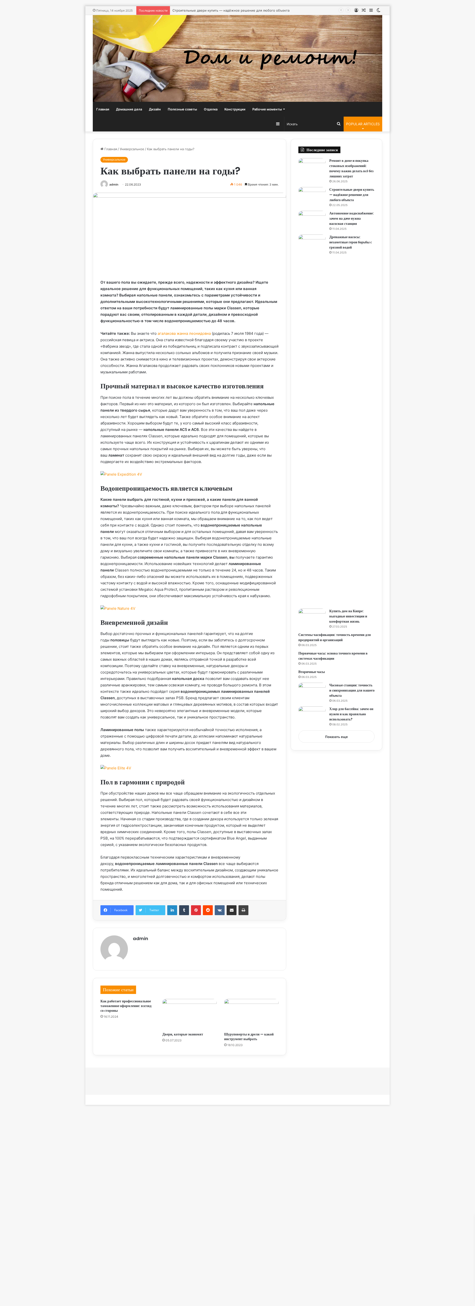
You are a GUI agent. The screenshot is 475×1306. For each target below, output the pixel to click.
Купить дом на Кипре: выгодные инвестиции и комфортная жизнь (348, 616)
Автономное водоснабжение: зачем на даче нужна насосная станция (351, 218)
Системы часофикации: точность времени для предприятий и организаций (334, 637)
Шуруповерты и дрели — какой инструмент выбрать (249, 1036)
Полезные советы (182, 109)
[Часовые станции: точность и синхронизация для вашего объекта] (312, 692)
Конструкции (234, 109)
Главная (102, 109)
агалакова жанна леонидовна (184, 333)
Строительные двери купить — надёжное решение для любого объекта (230, 10)
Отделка (210, 109)
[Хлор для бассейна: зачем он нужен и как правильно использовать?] (312, 715)
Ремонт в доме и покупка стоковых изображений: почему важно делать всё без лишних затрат (351, 168)
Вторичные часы (311, 671)
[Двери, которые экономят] (189, 1014)
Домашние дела (129, 109)
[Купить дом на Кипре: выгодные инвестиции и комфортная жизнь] (312, 618)
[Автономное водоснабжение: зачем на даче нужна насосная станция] (312, 220)
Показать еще (336, 737)
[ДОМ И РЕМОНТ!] (237, 58)
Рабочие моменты (267, 109)
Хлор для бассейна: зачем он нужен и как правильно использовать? (351, 714)
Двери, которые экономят (182, 1034)
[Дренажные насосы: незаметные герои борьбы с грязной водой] (312, 419)
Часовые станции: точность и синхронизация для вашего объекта (352, 690)
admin (113, 184)
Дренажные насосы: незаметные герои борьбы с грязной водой (350, 242)
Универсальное (132, 149)
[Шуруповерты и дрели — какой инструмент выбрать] (251, 1014)
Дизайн (155, 109)
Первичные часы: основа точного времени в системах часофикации (333, 656)
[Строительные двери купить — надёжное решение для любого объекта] (312, 196)
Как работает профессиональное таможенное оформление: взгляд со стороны (125, 1006)
